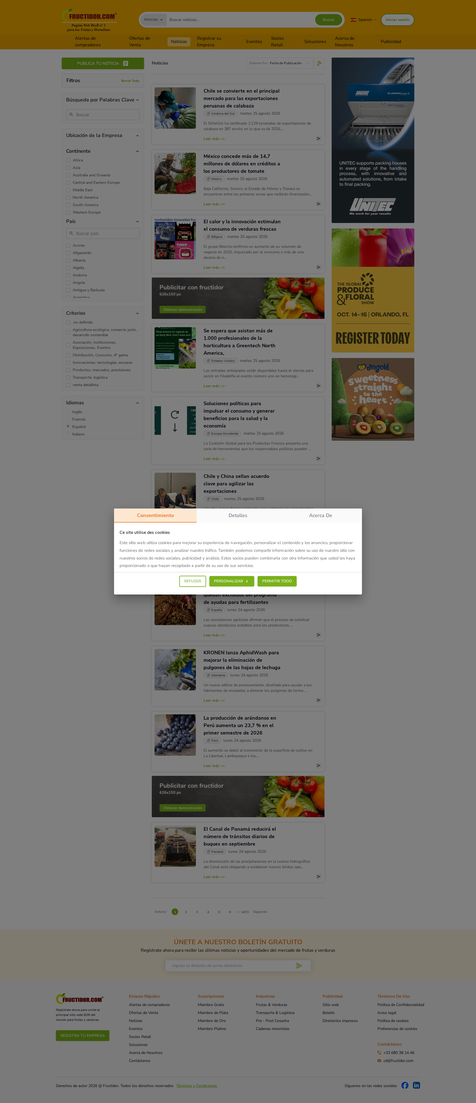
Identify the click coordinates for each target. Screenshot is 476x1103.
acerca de (320, 515)
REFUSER (192, 581)
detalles (238, 515)
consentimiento (155, 515)
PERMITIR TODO (277, 581)
